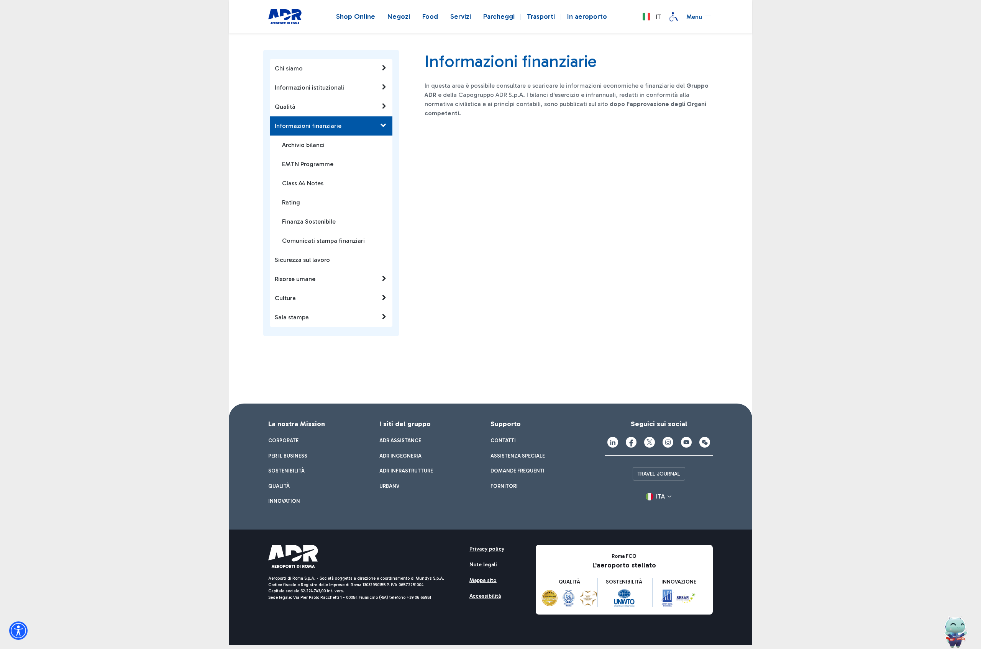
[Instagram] (668, 442)
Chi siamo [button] (289, 68)
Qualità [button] (285, 106)
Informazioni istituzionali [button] (309, 87)
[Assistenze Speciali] (673, 16)
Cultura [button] (285, 298)
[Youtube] (686, 442)
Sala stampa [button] (292, 317)
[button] (651, 17)
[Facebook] (631, 442)
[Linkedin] (612, 442)
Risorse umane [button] (295, 279)
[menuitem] (283, 441)
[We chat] (704, 442)
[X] (649, 442)
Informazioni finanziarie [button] (308, 125)
